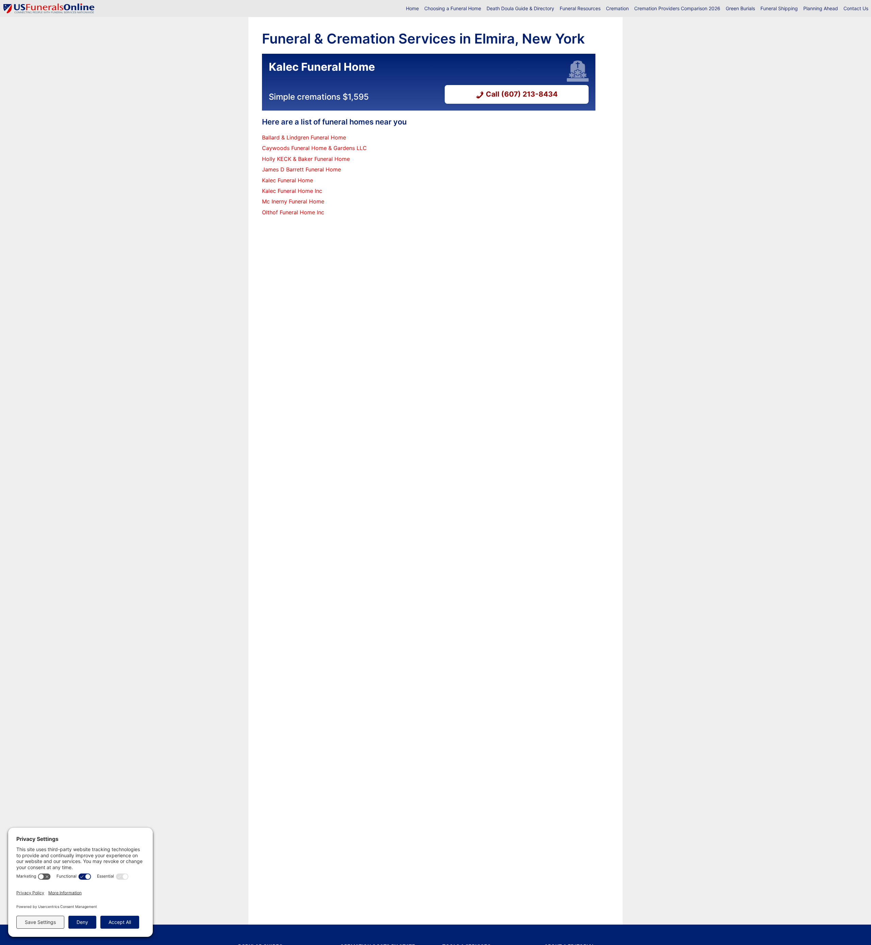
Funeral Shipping (779, 8)
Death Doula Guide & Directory (520, 8)
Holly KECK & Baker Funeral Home (306, 158)
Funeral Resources (580, 8)
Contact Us (855, 8)
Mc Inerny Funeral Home (293, 201)
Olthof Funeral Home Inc (293, 212)
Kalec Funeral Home (287, 180)
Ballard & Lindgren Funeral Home (304, 137)
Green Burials (740, 8)
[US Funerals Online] (49, 8)
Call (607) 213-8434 (522, 94)
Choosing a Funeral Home (452, 8)
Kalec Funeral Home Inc (292, 190)
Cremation (617, 8)
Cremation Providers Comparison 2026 (677, 8)
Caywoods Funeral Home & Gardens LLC (314, 148)
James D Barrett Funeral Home (301, 169)
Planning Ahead (820, 8)
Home (412, 8)
